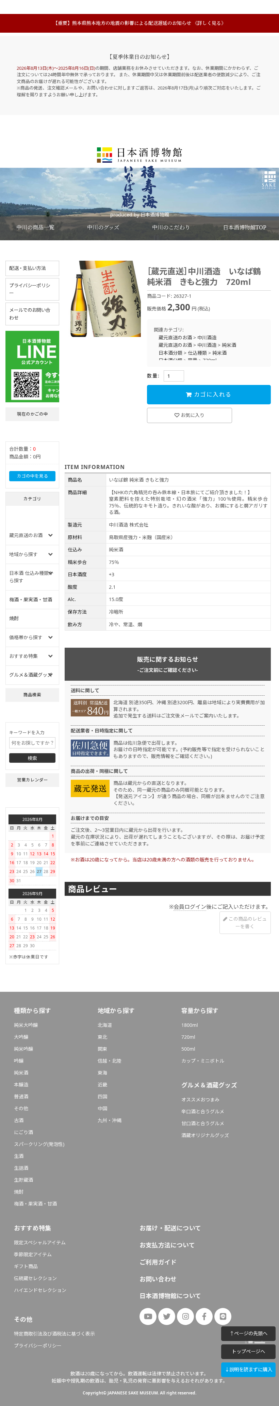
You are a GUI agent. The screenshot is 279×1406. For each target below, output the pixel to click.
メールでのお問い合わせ (29, 314)
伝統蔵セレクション (35, 1278)
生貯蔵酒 (23, 1180)
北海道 (105, 1025)
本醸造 (21, 1084)
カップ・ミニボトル (202, 1060)
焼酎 (14, 618)
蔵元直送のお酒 (175, 337)
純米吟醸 (23, 1049)
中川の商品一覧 (35, 227)
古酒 (18, 1120)
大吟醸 (21, 1037)
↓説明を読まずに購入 (248, 1369)
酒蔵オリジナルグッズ (205, 1135)
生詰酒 (21, 1168)
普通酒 (21, 1096)
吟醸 (18, 1060)
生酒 (18, 1156)
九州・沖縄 (109, 1120)
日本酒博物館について (170, 1296)
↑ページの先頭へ (248, 1333)
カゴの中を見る (32, 476)
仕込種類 (197, 353)
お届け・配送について (170, 1228)
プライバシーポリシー (29, 289)
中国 (102, 1108)
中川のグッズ (103, 227)
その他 (21, 1108)
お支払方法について (167, 1245)
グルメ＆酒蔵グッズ (30, 675)
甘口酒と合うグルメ (202, 1123)
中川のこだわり (171, 227)
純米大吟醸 (26, 1025)
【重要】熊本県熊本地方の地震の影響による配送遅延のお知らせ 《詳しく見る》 (139, 23)
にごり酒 (23, 1132)
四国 (102, 1096)
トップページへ (248, 1351)
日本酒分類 (170, 353)
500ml (188, 1049)
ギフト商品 (26, 1266)
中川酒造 (206, 337)
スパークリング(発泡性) (39, 1144)
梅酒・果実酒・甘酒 (30, 599)
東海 (102, 1072)
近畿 (102, 1084)
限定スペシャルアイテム (40, 1242)
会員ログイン (190, 906)
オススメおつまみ (200, 1099)
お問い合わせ (158, 1279)
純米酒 (229, 345)
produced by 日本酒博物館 (139, 214)
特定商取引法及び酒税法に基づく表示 (54, 1333)
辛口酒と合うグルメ (202, 1111)
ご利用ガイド (158, 1262)
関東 (102, 1049)
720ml (188, 1037)
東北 (102, 1037)
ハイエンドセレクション (40, 1290)
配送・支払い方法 (27, 268)
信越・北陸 (109, 1060)
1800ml (189, 1025)
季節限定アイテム (33, 1254)
